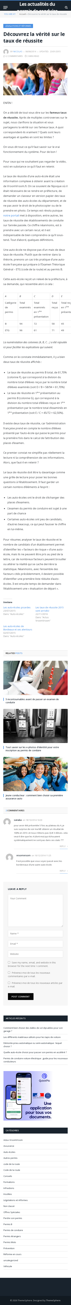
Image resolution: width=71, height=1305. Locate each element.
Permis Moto (9, 1242)
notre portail (11, 215)
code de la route (11, 1164)
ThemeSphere (53, 1300)
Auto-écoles (9, 1152)
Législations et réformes (18, 26)
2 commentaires (14, 56)
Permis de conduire (13, 1230)
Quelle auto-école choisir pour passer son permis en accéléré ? (35, 1052)
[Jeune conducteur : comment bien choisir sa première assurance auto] (35, 774)
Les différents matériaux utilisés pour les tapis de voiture (32, 1037)
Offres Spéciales (11, 1212)
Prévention (9, 1248)
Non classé (9, 1206)
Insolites (7, 1194)
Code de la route (11, 1169)
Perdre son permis (12, 1218)
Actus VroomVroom (13, 1139)
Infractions (8, 1188)
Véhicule (7, 1266)
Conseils (7, 1176)
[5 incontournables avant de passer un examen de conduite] (35, 678)
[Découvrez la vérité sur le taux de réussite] (35, 79)
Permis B (7, 1224)
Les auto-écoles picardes (17, 607)
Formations (9, 1182)
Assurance (8, 1145)
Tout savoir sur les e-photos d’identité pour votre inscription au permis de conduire (32, 749)
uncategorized (10, 1260)
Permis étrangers (12, 1236)
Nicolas (17, 51)
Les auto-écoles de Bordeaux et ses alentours (17, 628)
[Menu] (5, 7)
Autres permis (10, 1157)
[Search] (66, 7)
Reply (63, 846)
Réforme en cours (12, 1254)
